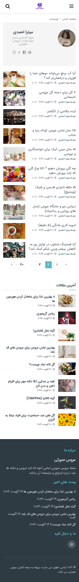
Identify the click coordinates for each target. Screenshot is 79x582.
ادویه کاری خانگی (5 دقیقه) (57, 225)
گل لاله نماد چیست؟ (42, 364)
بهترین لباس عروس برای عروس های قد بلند (30, 349)
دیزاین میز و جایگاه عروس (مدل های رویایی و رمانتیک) (54, 209)
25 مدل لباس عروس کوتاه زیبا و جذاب (54, 133)
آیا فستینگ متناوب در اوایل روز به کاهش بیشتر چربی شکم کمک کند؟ (52, 247)
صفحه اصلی (69, 19)
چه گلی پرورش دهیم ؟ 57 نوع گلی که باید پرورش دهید (52, 171)
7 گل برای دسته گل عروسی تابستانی (57, 95)
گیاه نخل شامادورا (44, 330)
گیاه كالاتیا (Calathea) (41, 398)
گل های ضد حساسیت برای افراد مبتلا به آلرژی (30, 417)
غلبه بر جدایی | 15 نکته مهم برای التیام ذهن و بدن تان (31, 383)
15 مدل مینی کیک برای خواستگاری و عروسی (52, 152)
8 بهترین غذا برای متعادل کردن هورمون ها (30, 298)
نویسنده (53, 19)
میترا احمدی (64, 83)
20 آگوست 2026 (46, 83)
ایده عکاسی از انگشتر (61, 111)
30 (21, 264)
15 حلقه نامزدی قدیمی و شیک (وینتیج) (55, 190)
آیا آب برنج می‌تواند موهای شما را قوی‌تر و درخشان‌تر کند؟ (53, 76)
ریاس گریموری (46, 313)
